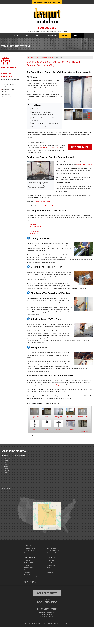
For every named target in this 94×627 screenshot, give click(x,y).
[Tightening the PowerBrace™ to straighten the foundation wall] (83, 359)
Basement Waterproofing (54, 550)
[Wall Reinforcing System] (82, 423)
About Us (39, 36)
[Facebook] (28, 582)
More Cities (6, 488)
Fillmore (6, 483)
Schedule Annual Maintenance (47, 2)
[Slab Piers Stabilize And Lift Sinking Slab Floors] (58, 423)
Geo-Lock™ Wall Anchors (84, 164)
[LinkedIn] (33, 582)
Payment (65, 36)
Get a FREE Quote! (79, 147)
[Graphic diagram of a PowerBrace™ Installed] (78, 114)
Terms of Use (61, 623)
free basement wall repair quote (49, 148)
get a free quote (47, 593)
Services (15, 36)
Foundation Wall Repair (42, 202)
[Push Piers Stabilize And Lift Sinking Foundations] (46, 423)
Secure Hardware (35, 226)
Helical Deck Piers (7, 97)
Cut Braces (33, 224)
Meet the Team (28, 567)
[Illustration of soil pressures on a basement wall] (87, 114)
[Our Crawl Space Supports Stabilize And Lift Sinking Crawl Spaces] (70, 423)
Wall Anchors (6, 94)
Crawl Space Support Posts (10, 84)
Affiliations (27, 572)
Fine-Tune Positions (36, 229)
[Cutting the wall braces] (83, 249)
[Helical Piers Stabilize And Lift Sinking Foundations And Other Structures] (34, 423)
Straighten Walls (35, 233)
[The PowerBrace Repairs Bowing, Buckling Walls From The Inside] (46, 411)
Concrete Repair (52, 548)
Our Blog (26, 570)
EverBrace (5, 92)
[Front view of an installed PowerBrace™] (68, 114)
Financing (27, 575)
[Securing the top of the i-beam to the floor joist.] (83, 278)
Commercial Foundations (31, 553)
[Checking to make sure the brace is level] (83, 304)
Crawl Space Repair (53, 553)
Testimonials (50, 560)
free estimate (62, 436)
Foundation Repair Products (46, 206)
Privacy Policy (52, 623)
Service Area (52, 36)
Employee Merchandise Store (33, 577)
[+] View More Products (84, 431)
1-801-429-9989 (47, 609)
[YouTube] (30, 582)
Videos (49, 570)
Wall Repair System (8, 89)
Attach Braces (34, 231)
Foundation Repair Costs (8, 76)
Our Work (27, 36)
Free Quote (77, 36)
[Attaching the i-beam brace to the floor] (83, 330)
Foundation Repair (8, 68)
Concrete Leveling (29, 550)
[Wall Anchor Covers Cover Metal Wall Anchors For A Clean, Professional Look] (82, 411)
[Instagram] (36, 582)
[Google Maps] (25, 582)
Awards (26, 565)
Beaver (6, 466)
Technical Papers (29, 563)
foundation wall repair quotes (56, 385)
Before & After (51, 565)
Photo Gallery (5, 103)
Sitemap (68, 623)
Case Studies (51, 572)
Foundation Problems (7, 73)
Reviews (49, 563)
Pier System (5, 82)
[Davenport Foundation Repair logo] (47, 16)
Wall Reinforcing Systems (9, 87)
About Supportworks (7, 100)
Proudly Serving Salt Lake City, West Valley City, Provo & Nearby (47, 31)
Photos (49, 567)
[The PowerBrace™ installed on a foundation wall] (78, 92)
